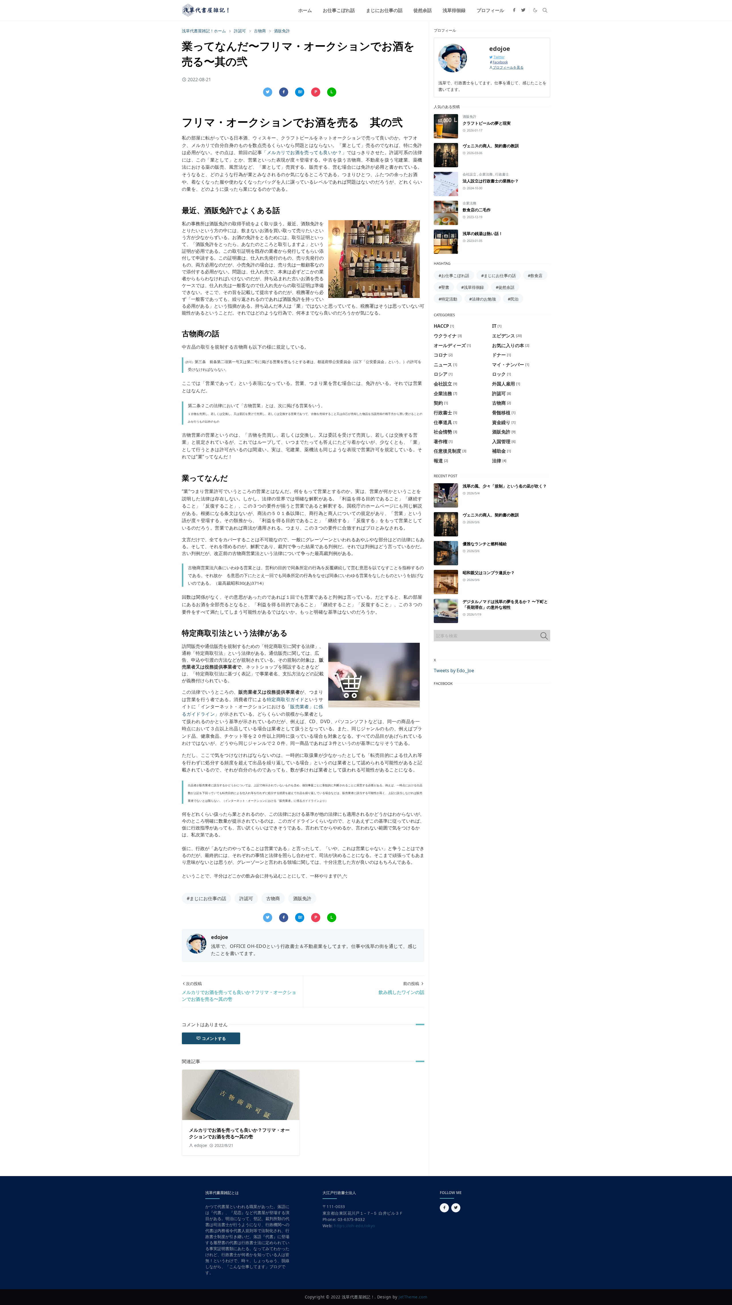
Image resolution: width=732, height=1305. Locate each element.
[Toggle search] (545, 10)
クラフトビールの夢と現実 (487, 123)
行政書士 (502, 174)
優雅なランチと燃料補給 (485, 543)
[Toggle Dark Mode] (535, 10)
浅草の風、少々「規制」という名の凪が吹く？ (505, 486)
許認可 (246, 898)
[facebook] (514, 10)
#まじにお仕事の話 (206, 898)
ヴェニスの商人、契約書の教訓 (491, 145)
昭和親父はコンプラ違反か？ (489, 572)
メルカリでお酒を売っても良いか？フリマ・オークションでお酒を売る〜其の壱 (239, 1133)
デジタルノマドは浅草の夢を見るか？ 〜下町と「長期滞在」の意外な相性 (505, 604)
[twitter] (523, 10)
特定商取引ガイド (286, 699)
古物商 (273, 898)
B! (300, 91)
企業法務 (486, 174)
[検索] (544, 636)
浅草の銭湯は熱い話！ (483, 233)
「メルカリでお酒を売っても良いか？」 (304, 152)
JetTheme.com (413, 1297)
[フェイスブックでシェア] (283, 92)
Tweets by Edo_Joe (454, 670)
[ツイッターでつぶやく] (267, 92)
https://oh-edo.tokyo (354, 1225)
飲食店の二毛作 (477, 209)
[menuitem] (305, 10)
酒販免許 (302, 898)
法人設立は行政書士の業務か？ (491, 181)
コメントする (214, 1038)
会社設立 (470, 174)
